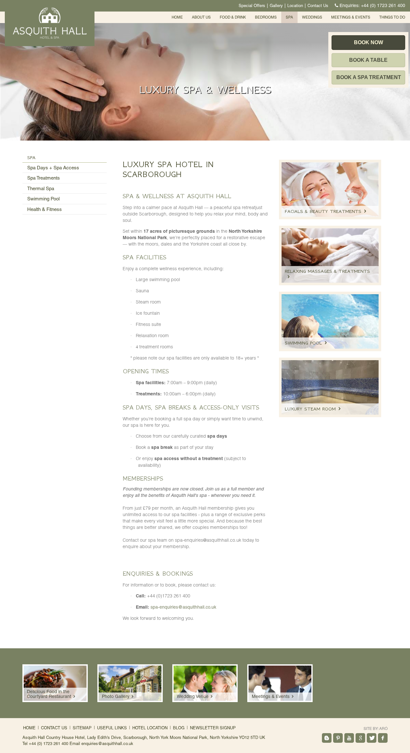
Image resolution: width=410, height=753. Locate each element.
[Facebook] (383, 738)
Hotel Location (150, 727)
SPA (289, 17)
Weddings (312, 17)
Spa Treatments (43, 178)
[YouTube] (349, 738)
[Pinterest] (338, 738)
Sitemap (82, 727)
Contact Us (318, 5)
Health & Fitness (44, 209)
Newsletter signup (213, 727)
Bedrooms (266, 17)
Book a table (368, 60)
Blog (178, 727)
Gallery (276, 5)
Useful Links (112, 727)
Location (295, 5)
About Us (201, 17)
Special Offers (252, 5)
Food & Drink (233, 17)
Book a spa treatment (368, 77)
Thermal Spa (40, 188)
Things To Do (392, 17)
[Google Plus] (360, 738)
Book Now (368, 42)
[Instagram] (327, 738)
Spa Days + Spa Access (53, 167)
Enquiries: (372, 5)
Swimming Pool (43, 198)
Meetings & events (350, 17)
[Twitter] (371, 738)
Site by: (376, 728)
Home (177, 17)
